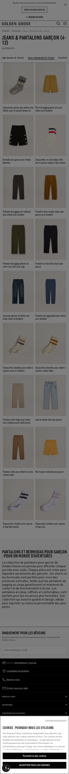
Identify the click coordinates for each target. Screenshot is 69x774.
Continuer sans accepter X (55, 720)
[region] (34, 745)
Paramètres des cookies (34, 755)
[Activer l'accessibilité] (6, 768)
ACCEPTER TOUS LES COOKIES (34, 765)
